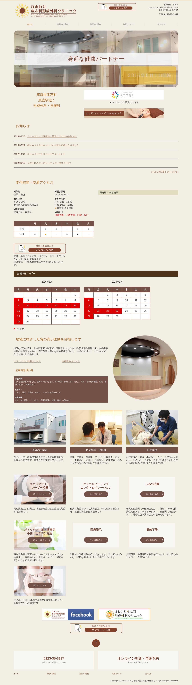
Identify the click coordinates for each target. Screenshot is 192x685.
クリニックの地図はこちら (27, 361)
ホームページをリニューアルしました (46, 154)
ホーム (30, 24)
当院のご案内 (62, 24)
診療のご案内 (95, 24)
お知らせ (161, 24)
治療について (128, 24)
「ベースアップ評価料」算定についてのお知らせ (52, 136)
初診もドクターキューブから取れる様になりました (53, 145)
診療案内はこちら (71, 361)
